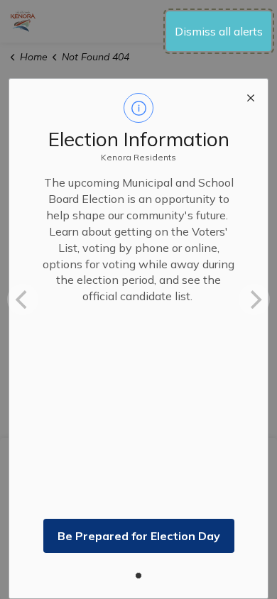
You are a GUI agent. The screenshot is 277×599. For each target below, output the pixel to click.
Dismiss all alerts (219, 31)
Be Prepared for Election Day (139, 536)
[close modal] (251, 96)
